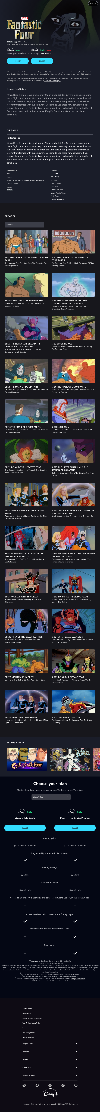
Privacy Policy (27, 1013)
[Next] (95, 759)
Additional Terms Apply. (52, 81)
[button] (50, 1043)
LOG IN (93, 4)
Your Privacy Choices (29, 1033)
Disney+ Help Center (78, 979)
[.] (24, 1085)
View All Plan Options (16, 89)
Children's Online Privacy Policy (32, 1018)
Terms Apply (34, 961)
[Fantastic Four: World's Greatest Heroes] (27, 759)
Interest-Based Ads (28, 1037)
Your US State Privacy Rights (31, 1023)
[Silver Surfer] (70, 759)
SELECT (18, 61)
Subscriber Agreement (29, 1028)
